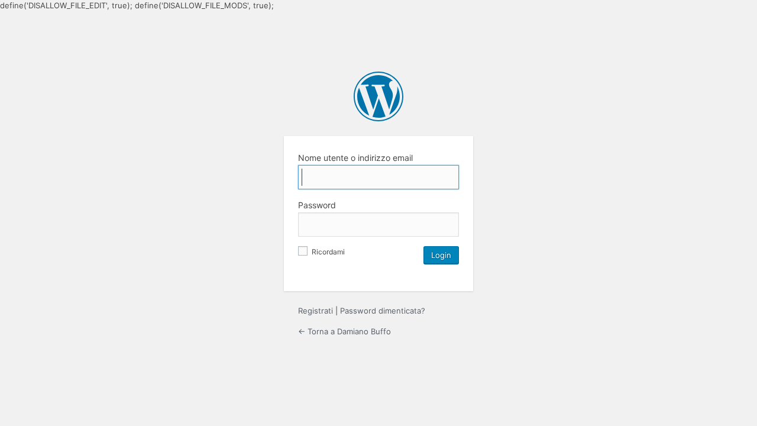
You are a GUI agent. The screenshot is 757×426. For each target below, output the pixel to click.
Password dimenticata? (382, 310)
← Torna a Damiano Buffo (344, 331)
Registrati (315, 310)
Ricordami (327, 251)
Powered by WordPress (378, 96)
